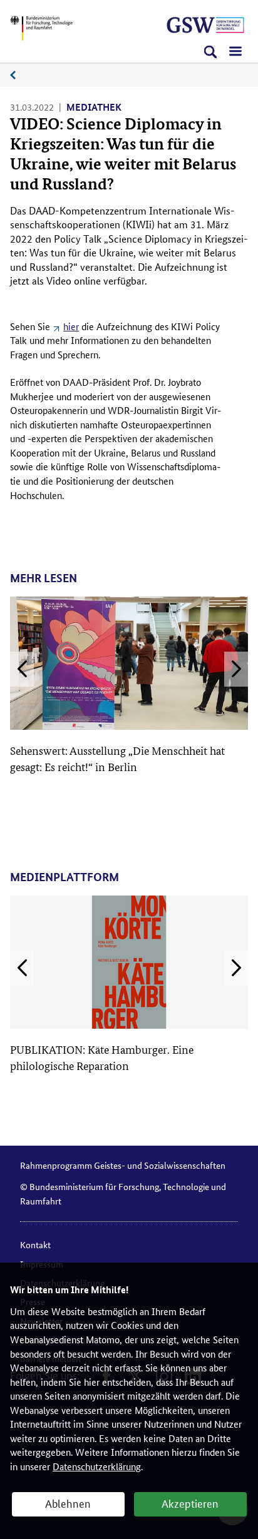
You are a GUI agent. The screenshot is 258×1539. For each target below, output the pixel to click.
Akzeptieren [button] (190, 1502)
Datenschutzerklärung (97, 1466)
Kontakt (35, 1244)
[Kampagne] (205, 25)
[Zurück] (22, 669)
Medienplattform (19, 75)
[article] (129, 686)
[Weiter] (236, 669)
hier (71, 326)
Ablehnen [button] (68, 1502)
